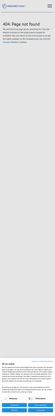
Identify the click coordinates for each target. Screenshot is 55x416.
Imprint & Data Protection (42, 361)
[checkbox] (4, 398)
